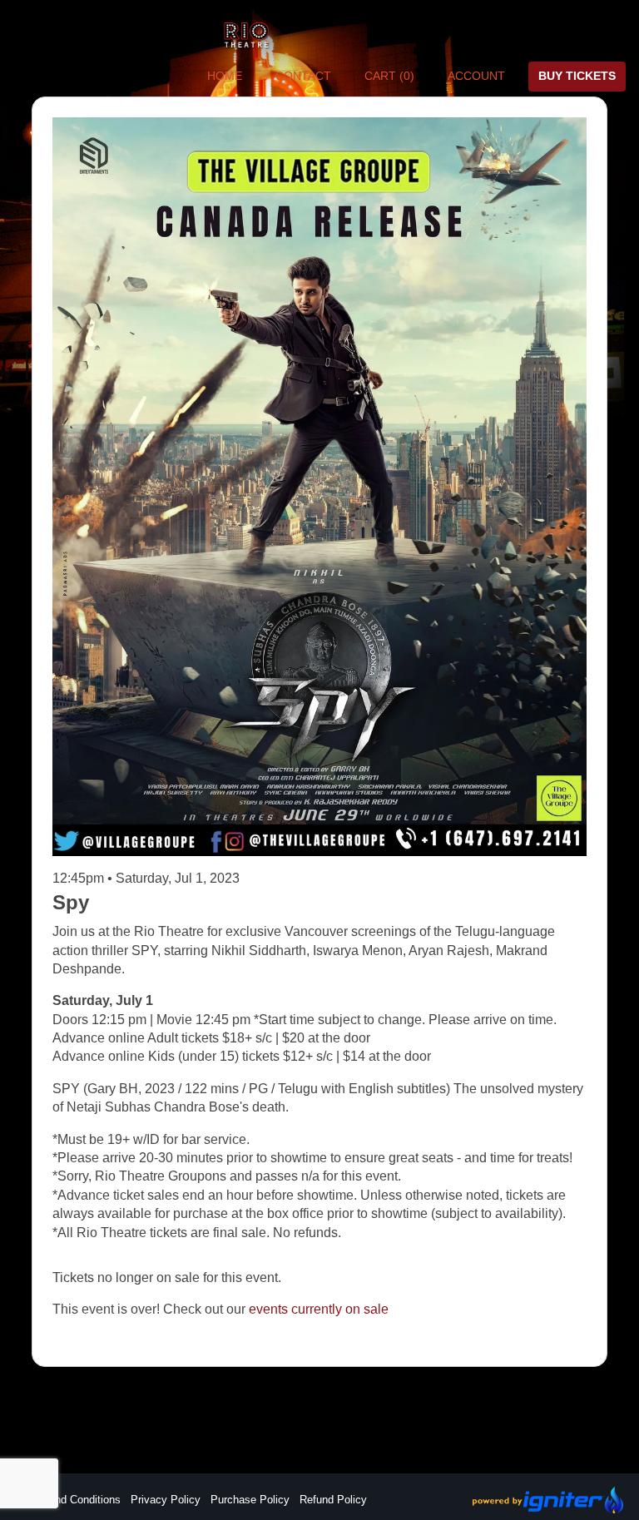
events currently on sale (319, 1309)
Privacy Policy (166, 1499)
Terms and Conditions (68, 1499)
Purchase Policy (250, 1499)
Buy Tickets (577, 75)
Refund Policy (333, 1499)
